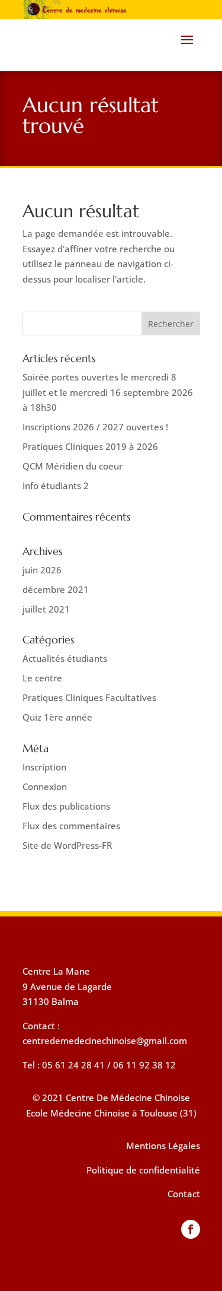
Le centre (42, 678)
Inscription (44, 767)
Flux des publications (66, 806)
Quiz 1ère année (57, 717)
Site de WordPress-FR (67, 845)
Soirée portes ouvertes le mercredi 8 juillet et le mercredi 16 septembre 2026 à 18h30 (107, 392)
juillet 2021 (46, 609)
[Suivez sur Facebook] (190, 1229)
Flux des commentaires (71, 826)
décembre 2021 (55, 589)
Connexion (44, 786)
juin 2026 (42, 570)
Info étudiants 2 (55, 485)
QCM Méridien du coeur (72, 466)
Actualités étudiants (64, 658)
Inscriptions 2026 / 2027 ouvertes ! (95, 427)
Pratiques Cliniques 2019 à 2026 (90, 446)
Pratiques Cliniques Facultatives (89, 697)
